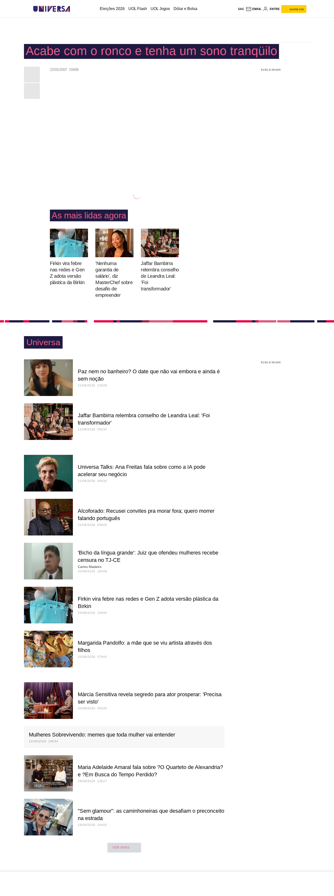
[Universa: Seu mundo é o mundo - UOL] (51, 9)
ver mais (121, 847)
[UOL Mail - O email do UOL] (253, 9)
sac (241, 9)
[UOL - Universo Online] (74, 9)
